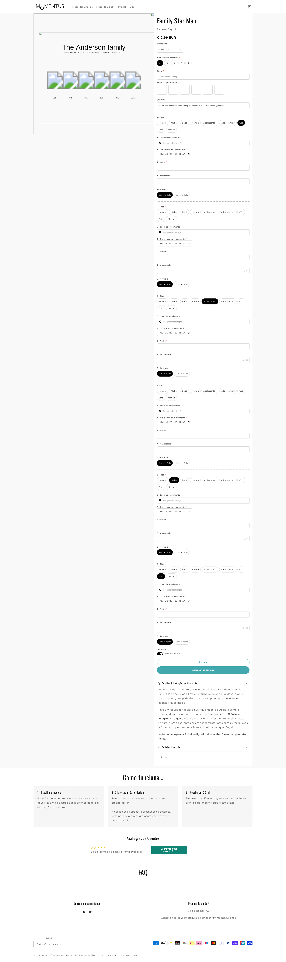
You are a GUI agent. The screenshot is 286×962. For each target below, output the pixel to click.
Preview (203, 662)
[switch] (160, 653)
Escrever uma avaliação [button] (169, 850)
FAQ (207, 910)
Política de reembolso (85, 955)
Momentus (45, 955)
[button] (203, 683)
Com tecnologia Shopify (61, 955)
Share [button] (164, 757)
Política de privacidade (108, 955)
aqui (180, 917)
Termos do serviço (129, 955)
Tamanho (162, 43)
